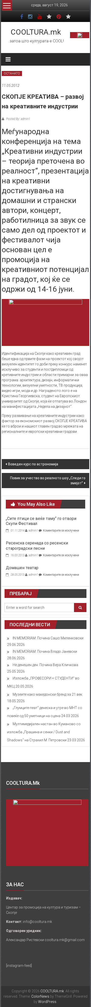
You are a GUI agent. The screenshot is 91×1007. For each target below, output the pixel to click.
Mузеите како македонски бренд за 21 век (47, 694)
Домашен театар (22, 567)
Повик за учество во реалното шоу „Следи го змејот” (47, 480)
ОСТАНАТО (12, 73)
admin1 (33, 530)
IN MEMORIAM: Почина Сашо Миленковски (48, 638)
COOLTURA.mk (36, 32)
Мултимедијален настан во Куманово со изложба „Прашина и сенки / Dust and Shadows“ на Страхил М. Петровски (44, 732)
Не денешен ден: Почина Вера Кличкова (45, 665)
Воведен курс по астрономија (33, 464)
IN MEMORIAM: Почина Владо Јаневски (45, 651)
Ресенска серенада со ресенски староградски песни (37, 546)
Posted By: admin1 (17, 119)
